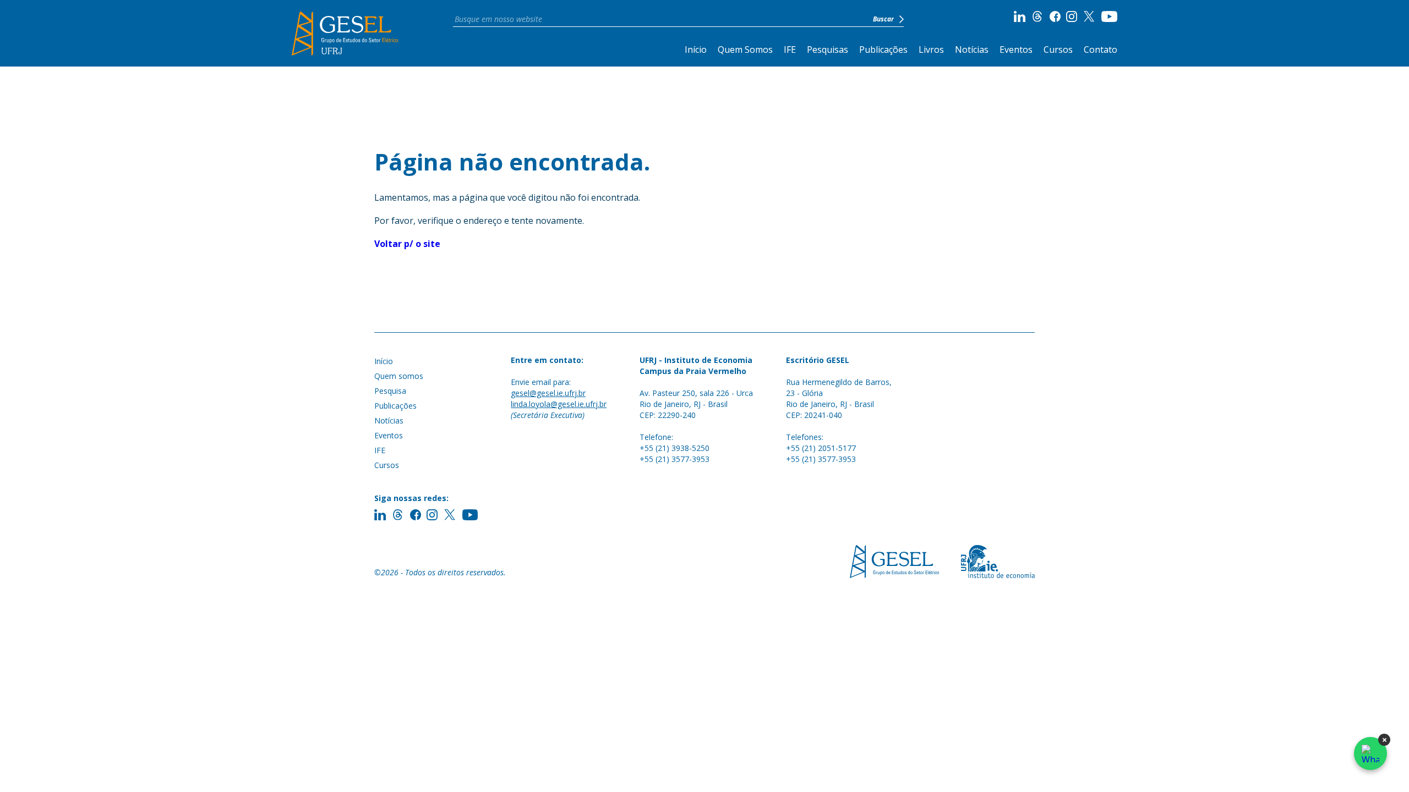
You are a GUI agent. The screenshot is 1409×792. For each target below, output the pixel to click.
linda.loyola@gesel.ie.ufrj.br (559, 404)
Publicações (883, 49)
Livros (931, 49)
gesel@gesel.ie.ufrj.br (548, 393)
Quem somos (398, 376)
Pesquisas (827, 49)
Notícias (972, 49)
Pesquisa (390, 391)
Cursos (1058, 49)
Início (696, 49)
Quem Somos (745, 49)
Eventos (1016, 49)
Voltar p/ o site (407, 244)
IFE (790, 49)
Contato (1100, 49)
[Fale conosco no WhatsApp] (1370, 753)
